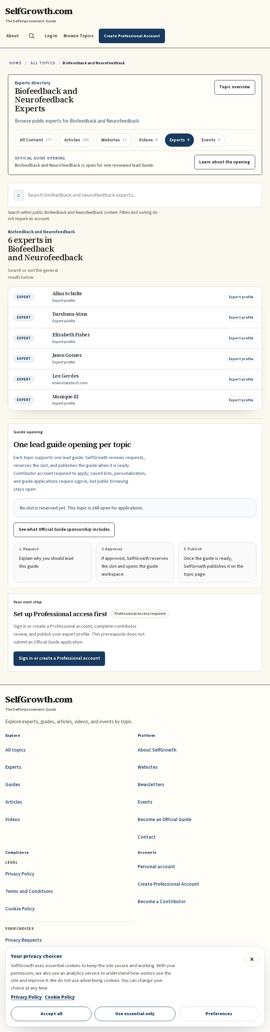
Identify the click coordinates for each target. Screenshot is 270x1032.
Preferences (218, 1013)
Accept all (51, 1013)
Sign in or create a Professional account (59, 658)
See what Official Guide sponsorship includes (64, 529)
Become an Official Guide (164, 819)
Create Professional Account (168, 884)
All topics (15, 750)
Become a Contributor (162, 901)
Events (145, 802)
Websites (148, 767)
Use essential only (135, 1013)
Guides (12, 784)
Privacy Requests (23, 940)
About (12, 36)
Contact (147, 837)
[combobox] (142, 195)
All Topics (42, 63)
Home (15, 63)
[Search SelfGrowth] (31, 36)
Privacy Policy (19, 874)
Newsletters (151, 784)
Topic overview (234, 87)
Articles (13, 802)
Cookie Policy (20, 908)
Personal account (156, 866)
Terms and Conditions (29, 891)
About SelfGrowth (157, 750)
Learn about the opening (224, 162)
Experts (13, 767)
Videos (12, 819)
